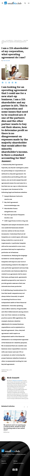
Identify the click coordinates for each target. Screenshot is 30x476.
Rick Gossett (6, 60)
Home (3, 40)
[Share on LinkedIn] (13, 83)
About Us (3, 461)
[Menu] (2, 3)
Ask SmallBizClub (9, 40)
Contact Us (3, 463)
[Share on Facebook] (3, 83)
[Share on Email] (16, 83)
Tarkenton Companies (17, 380)
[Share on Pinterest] (9, 83)
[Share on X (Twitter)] (6, 83)
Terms (2, 456)
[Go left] (24, 407)
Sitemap (15, 461)
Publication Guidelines (18, 463)
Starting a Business (18, 40)
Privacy (6, 456)
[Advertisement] (15, 23)
